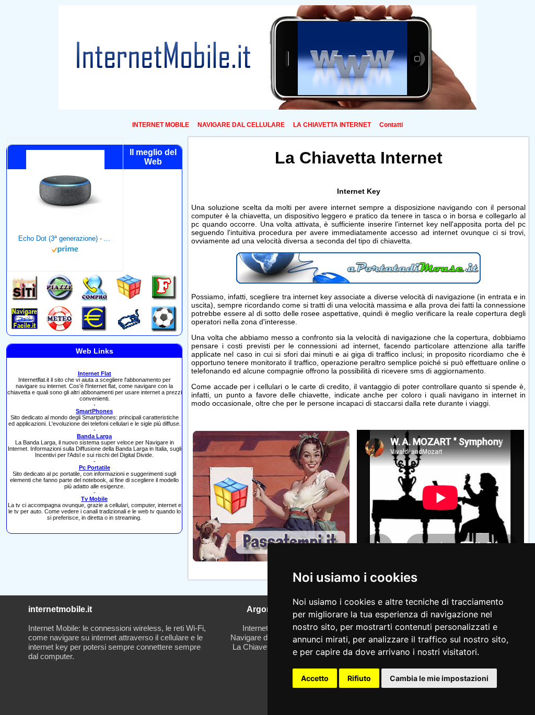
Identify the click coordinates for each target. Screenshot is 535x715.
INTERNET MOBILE (160, 124)
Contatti (391, 124)
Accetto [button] (315, 678)
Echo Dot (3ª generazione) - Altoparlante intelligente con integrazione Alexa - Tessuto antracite (65, 238)
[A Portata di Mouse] (358, 281)
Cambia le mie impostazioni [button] (439, 678)
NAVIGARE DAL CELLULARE (241, 124)
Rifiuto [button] (359, 678)
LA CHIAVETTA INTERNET (332, 124)
